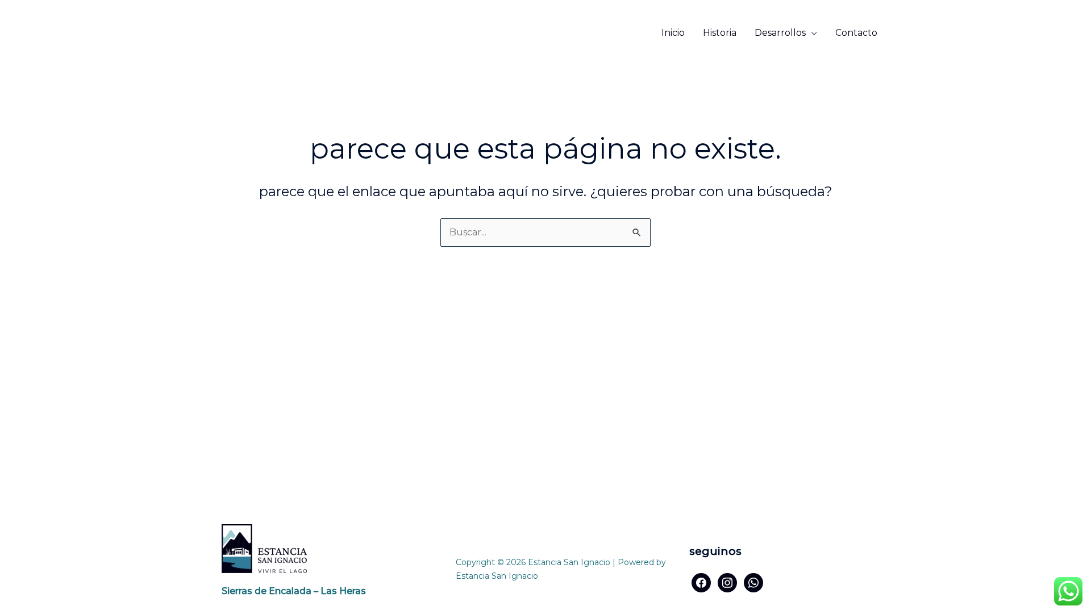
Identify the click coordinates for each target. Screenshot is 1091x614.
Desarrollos (780, 32)
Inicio (673, 32)
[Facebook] (701, 581)
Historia (719, 32)
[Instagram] (727, 581)
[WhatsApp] (753, 581)
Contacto (856, 32)
